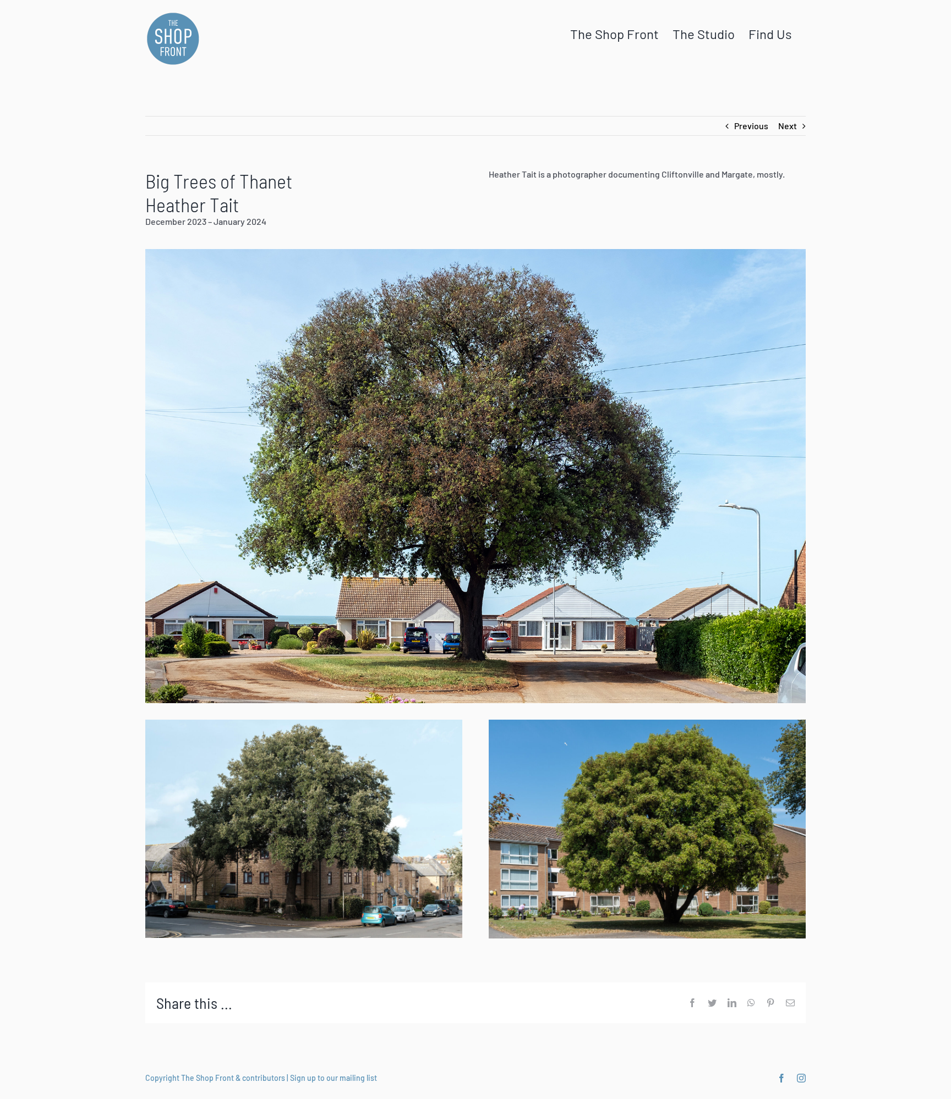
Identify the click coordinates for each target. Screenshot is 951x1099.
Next (787, 125)
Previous (751, 125)
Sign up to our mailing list (333, 1078)
